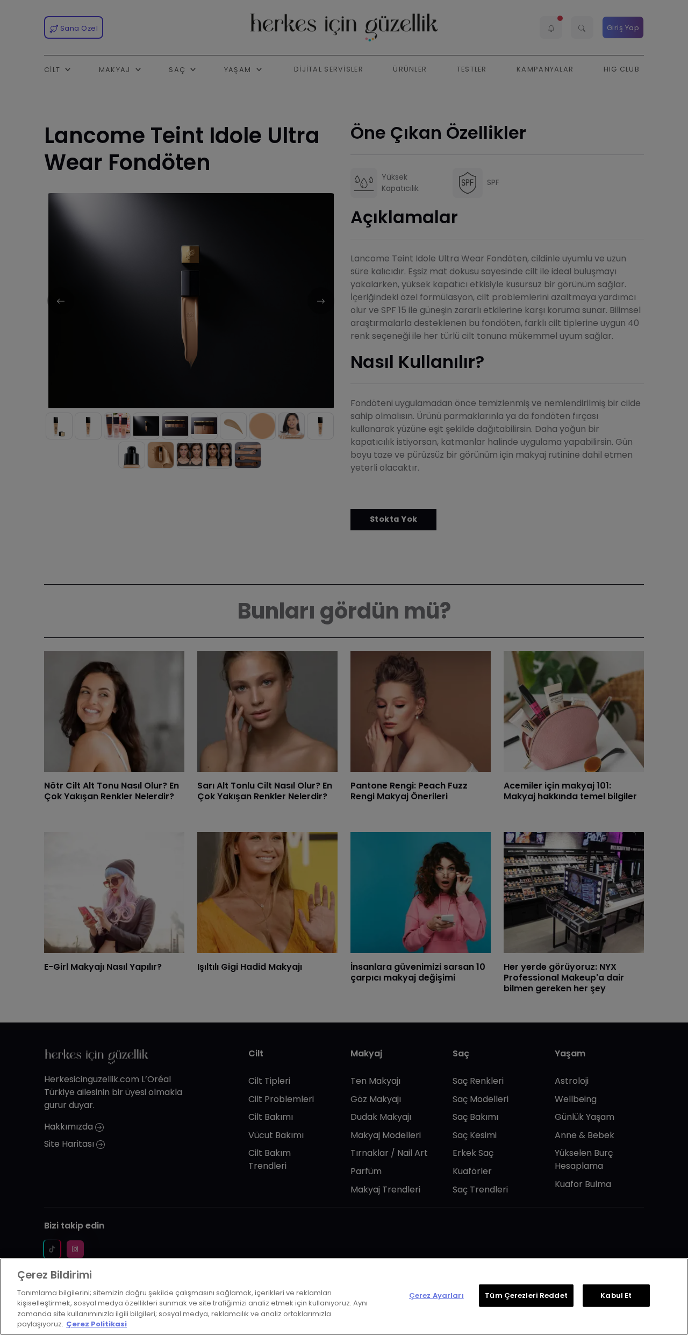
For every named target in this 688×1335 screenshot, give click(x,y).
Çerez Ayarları (436, 1295)
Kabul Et (616, 1295)
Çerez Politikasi (96, 1324)
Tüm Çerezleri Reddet (526, 1295)
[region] (344, 1296)
